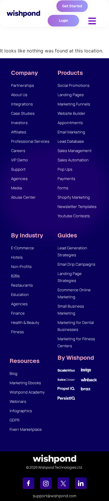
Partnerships (22, 85)
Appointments (70, 122)
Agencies (19, 178)
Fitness (17, 331)
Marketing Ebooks (25, 382)
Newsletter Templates (77, 206)
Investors (19, 122)
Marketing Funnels (74, 104)
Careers (18, 150)
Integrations (22, 104)
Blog (13, 373)
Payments (66, 178)
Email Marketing (71, 132)
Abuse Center (23, 197)
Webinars (18, 401)
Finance (18, 313)
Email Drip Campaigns (76, 264)
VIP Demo (19, 160)
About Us (19, 94)
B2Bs (15, 275)
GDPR (14, 420)
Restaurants (22, 285)
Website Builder (71, 113)
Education (20, 294)
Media (16, 187)
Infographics (21, 410)
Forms (63, 187)
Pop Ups (65, 169)
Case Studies (23, 113)
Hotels (17, 257)
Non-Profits (21, 266)
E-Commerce (22, 247)
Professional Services (30, 141)
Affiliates (18, 132)
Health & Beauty (25, 322)
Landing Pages (71, 94)
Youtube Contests (74, 215)
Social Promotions (74, 85)
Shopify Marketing (74, 197)
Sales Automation (73, 160)
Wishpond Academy (27, 392)
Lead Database (71, 141)
